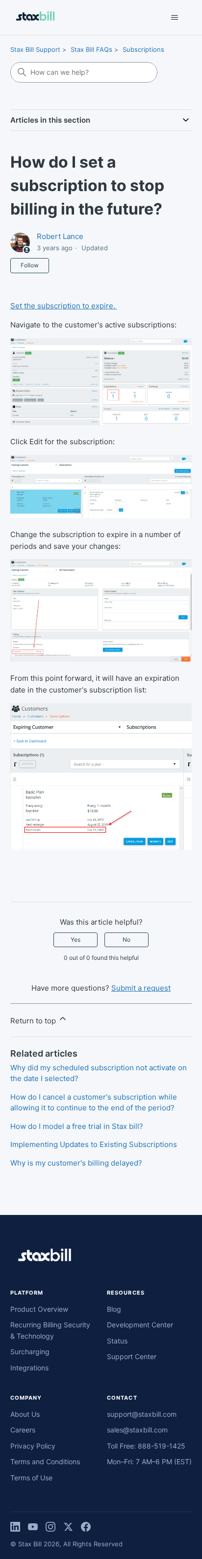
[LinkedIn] (15, 1527)
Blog (114, 1309)
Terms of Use (31, 1477)
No (126, 939)
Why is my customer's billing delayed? (76, 1163)
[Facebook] (86, 1527)
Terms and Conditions (45, 1461)
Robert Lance (60, 236)
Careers (22, 1430)
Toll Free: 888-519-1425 (146, 1446)
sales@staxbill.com (137, 1430)
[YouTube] (33, 1527)
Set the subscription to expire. (63, 305)
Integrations (29, 1368)
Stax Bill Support (35, 49)
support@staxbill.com (142, 1414)
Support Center (131, 1356)
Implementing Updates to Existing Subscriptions (93, 1144)
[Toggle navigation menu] (174, 17)
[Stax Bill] (101, 1256)
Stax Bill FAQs (91, 49)
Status (117, 1341)
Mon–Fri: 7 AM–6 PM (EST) (149, 1461)
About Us (25, 1414)
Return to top (34, 1020)
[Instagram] (50, 1527)
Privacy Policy (32, 1446)
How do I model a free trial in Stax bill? (76, 1126)
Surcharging (30, 1351)
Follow (30, 265)
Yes (75, 939)
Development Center (140, 1325)
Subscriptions (143, 49)
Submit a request (141, 988)
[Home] (35, 17)
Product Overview (39, 1309)
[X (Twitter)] (68, 1527)
